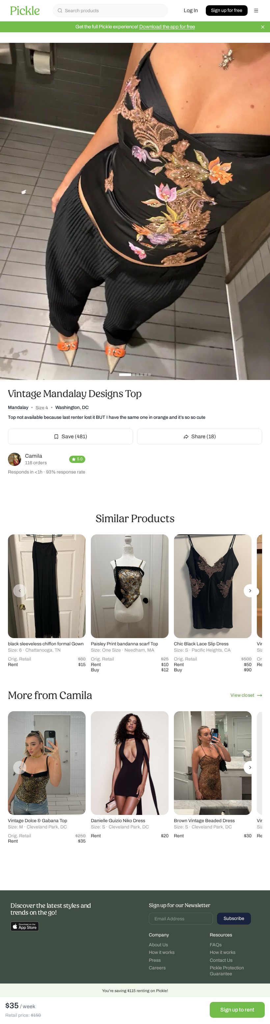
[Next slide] (250, 590)
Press (155, 960)
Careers (157, 967)
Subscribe (234, 918)
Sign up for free (226, 10)
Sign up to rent (237, 1009)
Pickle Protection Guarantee (227, 970)
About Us (158, 944)
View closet (242, 695)
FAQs (216, 944)
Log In (191, 10)
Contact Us (221, 960)
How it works (162, 952)
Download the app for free (167, 26)
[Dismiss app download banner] (262, 27)
